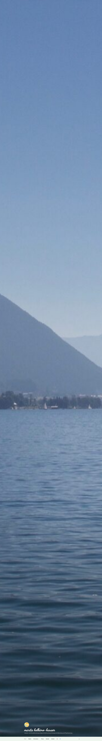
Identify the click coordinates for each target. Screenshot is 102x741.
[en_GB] (57, 738)
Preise (42, 738)
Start (25, 738)
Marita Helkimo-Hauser (39, 730)
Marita (30, 738)
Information (35, 738)
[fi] (60, 738)
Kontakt (47, 738)
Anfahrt (52, 738)
